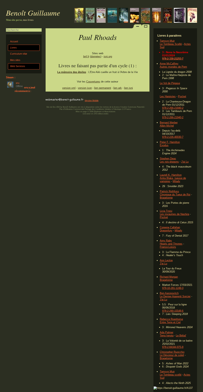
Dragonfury (166, 230)
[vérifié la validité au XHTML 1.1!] (53, 96)
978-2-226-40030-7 (172, 136)
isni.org (108, 56)
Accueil (14, 41)
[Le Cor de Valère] (167, 16)
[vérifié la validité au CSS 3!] (71, 96)
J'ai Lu (185, 161)
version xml (69, 87)
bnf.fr (86, 56)
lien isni (128, 87)
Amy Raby (166, 240)
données (96, 56)
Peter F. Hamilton (170, 142)
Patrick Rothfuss (169, 191)
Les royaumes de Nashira (174, 214)
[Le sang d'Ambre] (134, 16)
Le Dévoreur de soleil (172, 355)
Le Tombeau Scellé (171, 44)
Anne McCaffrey (169, 63)
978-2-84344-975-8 (172, 347)
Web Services (17, 66)
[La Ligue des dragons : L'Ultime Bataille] (90, 16)
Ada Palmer (166, 332)
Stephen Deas (168, 158)
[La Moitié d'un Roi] (123, 16)
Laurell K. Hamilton (171, 174)
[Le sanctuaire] (79, 16)
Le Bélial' (181, 335)
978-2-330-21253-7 (172, 58)
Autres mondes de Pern (173, 66)
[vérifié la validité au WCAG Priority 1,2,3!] (88, 96)
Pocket (182, 96)
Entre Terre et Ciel (170, 322)
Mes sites (15, 60)
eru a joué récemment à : (25, 89)
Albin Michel (167, 125)
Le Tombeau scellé (170, 374)
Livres (13, 47)
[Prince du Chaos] (156, 16)
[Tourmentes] (145, 16)
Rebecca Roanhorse (171, 319)
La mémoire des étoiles (71, 72)
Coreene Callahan (170, 227)
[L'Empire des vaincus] (112, 16)
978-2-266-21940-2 (172, 107)
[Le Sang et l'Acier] (180, 16)
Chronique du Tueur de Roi (175, 194)
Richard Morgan (169, 276)
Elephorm (98, 112)
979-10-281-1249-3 (172, 288)
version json (85, 87)
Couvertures (93, 81)
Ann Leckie (166, 260)
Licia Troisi (166, 210)
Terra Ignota (166, 335)
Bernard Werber (169, 122)
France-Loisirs (168, 246)
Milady (176, 181)
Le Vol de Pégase (170, 83)
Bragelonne (166, 197)
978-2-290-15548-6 (172, 310)
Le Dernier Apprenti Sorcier (175, 296)
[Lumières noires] (192, 16)
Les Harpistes (168, 96)
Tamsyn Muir (167, 40)
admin (199, 389)
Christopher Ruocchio (172, 351)
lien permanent (102, 87)
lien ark (117, 87)
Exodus (164, 145)
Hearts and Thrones (171, 243)
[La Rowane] (101, 16)
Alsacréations (109, 112)
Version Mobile (92, 100)
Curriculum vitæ (18, 54)
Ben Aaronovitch (169, 293)
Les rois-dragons (169, 161)
